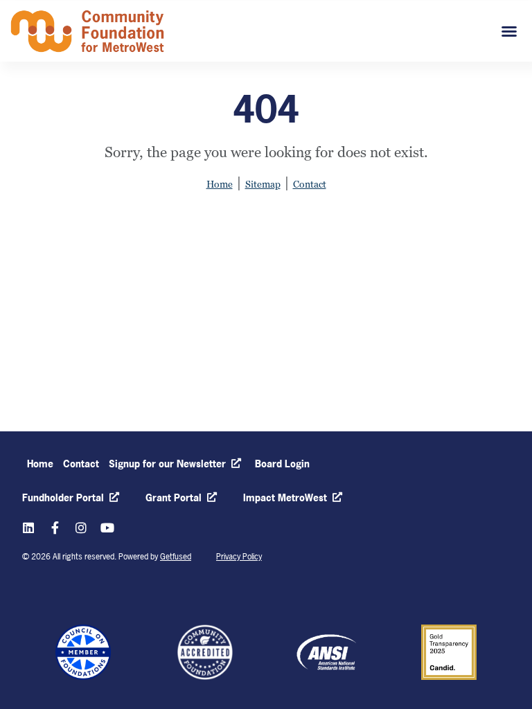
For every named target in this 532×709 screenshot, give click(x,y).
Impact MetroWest (285, 497)
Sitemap (263, 184)
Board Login (282, 463)
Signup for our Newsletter (165, 463)
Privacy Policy (239, 556)
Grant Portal (173, 497)
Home (219, 184)
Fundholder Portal (63, 497)
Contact (309, 184)
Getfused (175, 556)
